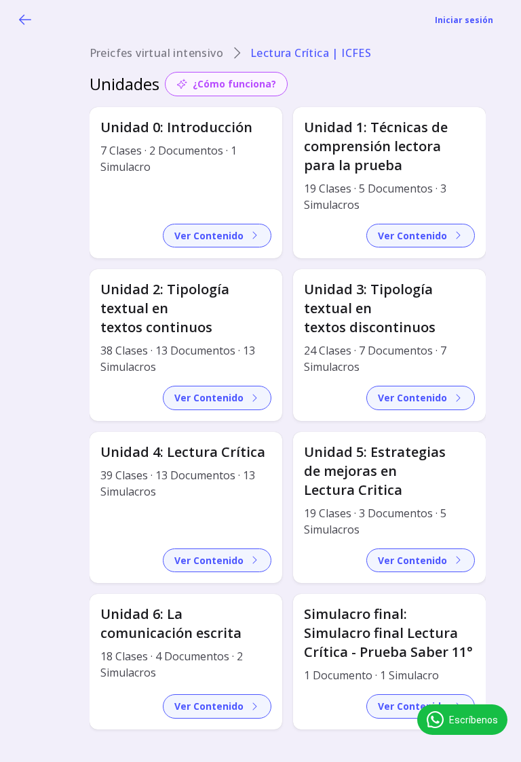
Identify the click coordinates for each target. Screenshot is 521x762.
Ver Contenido (209, 235)
